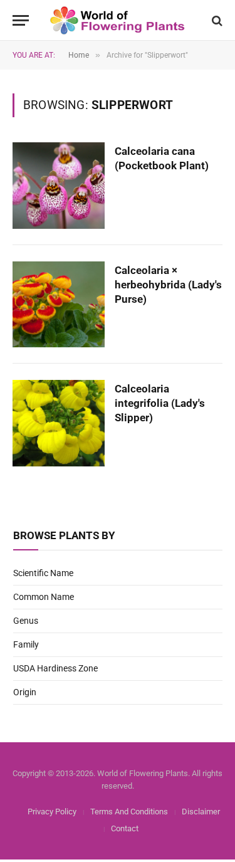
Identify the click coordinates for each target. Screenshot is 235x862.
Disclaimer (201, 811)
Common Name (43, 597)
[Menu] (21, 20)
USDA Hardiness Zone (55, 668)
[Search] (215, 20)
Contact (124, 828)
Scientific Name (43, 573)
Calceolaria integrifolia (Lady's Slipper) (160, 403)
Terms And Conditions (129, 811)
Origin (24, 692)
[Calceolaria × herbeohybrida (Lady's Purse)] (59, 304)
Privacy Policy (52, 811)
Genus (25, 621)
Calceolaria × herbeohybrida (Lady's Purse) (168, 284)
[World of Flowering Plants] (117, 20)
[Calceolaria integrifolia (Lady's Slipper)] (59, 423)
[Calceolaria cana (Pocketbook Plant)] (59, 185)
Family (26, 644)
